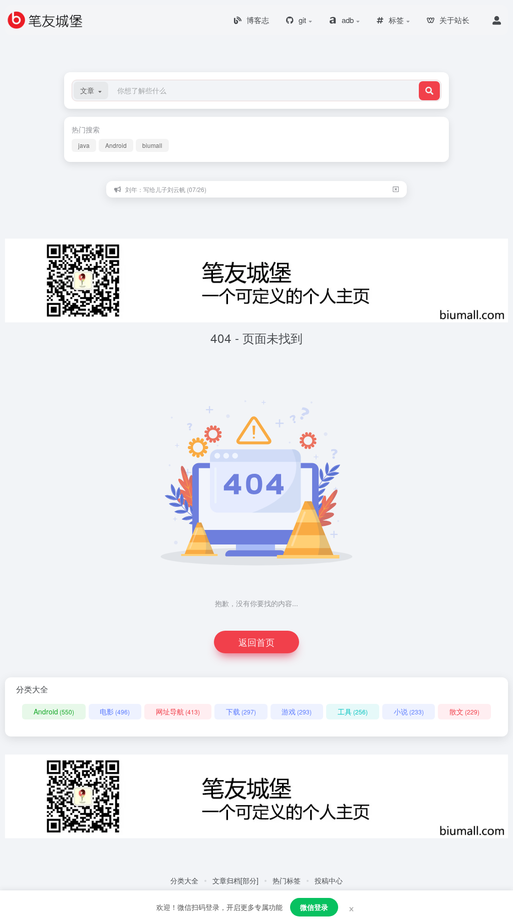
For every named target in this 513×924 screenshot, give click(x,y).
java (84, 145)
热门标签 (287, 880)
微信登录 (314, 907)
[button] (91, 90)
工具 (353, 711)
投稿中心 (329, 880)
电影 (115, 711)
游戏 (297, 711)
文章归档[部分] (235, 880)
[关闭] (396, 189)
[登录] (496, 20)
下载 (241, 711)
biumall (152, 145)
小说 (409, 711)
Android (116, 145)
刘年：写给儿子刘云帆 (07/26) (165, 189)
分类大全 (184, 880)
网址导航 (178, 711)
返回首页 (256, 641)
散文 (464, 711)
